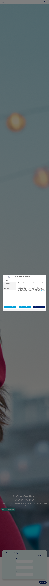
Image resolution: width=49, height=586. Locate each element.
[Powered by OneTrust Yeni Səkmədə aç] (41, 310)
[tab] (9, 280)
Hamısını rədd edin (25, 306)
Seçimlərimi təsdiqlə (9, 306)
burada (42, 290)
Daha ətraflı (20, 293)
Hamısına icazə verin (39, 306)
